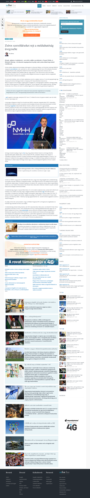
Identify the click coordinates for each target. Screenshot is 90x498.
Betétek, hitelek (22, 485)
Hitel (20, 483)
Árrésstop (54, 5)
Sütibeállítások (62, 494)
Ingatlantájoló (49, 483)
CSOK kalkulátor (36, 485)
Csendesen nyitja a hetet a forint (41, 269)
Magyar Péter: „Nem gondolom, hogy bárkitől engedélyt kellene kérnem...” (75, 387)
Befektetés (8, 481)
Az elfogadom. (71, 28)
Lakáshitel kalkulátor (37, 483)
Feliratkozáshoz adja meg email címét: (70, 21)
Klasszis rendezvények (76, 5)
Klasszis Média (62, 488)
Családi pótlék (36, 481)
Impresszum (62, 481)
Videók (44, 5)
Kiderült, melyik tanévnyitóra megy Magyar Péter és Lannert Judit (74, 375)
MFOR (10, 6)
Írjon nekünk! (62, 477)
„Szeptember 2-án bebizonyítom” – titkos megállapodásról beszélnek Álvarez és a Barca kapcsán (70, 180)
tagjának (13, 106)
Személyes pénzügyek (11, 483)
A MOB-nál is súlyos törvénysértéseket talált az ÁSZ (74, 302)
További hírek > (63, 160)
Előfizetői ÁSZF (62, 492)
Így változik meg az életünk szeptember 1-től (73, 315)
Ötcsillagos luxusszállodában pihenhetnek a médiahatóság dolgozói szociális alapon (37, 224)
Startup (21, 494)
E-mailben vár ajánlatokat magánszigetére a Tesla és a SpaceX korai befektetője (74, 95)
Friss (39, 5)
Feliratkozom (65, 31)
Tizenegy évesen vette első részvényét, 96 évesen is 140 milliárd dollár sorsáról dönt (74, 106)
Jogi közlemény (62, 483)
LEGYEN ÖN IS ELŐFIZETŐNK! (32, 244)
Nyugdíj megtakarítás (37, 477)
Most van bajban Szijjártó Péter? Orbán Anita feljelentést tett (74, 369)
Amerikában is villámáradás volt (41, 275)
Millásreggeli (49, 481)
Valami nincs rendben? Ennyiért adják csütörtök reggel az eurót (75, 339)
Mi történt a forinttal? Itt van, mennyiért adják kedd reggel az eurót (75, 351)
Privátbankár (49, 479)
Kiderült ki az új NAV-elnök (73, 320)
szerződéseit (14, 69)
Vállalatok (8, 479)
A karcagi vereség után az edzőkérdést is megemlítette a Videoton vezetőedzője (68, 169)
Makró (6, 38)
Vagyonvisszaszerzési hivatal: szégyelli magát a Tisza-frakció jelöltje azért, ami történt (75, 364)
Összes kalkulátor (37, 487)
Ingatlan (21, 481)
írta (24, 153)
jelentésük (25, 210)
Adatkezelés (62, 485)
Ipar (20, 492)
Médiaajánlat (62, 479)
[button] (71, 1)
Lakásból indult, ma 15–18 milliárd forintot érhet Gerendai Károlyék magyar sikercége (74, 120)
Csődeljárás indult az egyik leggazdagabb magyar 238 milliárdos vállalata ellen (74, 149)
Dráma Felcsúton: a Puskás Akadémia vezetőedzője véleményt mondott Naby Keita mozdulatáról (71, 196)
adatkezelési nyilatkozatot (69, 28)
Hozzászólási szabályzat (64, 490)
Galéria (7, 485)
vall (7, 97)
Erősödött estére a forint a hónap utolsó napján (17, 269)
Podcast (49, 5)
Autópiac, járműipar (23, 487)
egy (43, 191)
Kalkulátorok (66, 5)
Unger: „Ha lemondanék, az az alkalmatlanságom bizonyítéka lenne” (75, 296)
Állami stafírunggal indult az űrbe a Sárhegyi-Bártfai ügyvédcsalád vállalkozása (37, 168)
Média (11, 38)
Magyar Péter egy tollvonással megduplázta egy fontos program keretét (74, 334)
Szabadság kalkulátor (37, 479)
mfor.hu (48, 477)
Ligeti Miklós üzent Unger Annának (74, 381)
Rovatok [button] (60, 5)
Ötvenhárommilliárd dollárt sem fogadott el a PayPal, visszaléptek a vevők (74, 139)
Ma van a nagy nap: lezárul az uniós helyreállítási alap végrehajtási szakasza (75, 309)
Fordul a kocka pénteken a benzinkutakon (73, 345)
